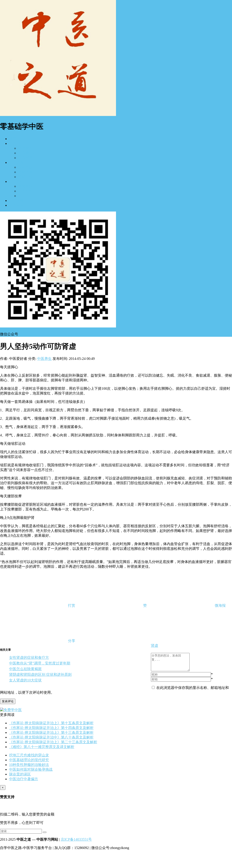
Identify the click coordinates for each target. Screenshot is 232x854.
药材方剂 (25, 172)
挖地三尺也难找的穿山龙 (29, 755)
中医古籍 (16, 200)
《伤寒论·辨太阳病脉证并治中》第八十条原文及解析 (51, 737)
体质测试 (25, 186)
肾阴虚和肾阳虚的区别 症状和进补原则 (40, 674)
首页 (12, 139)
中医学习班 (27, 153)
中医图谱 (25, 158)
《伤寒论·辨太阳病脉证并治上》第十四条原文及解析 (51, 728)
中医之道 (16, 162)
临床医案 (25, 167)
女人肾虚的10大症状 (25, 680)
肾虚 (154, 645)
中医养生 (16, 181)
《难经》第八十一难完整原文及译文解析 (41, 747)
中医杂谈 (16, 205)
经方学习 (25, 148)
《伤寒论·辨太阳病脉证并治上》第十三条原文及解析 (51, 732)
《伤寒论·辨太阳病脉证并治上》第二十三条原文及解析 (53, 742)
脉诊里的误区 (20, 774)
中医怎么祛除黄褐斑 (25, 669)
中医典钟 (25, 191)
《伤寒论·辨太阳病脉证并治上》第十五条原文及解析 (51, 723)
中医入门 (16, 143)
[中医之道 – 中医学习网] (58, 115)
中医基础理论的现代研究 (29, 760)
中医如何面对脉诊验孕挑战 (31, 769)
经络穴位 (25, 177)
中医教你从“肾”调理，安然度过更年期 (39, 663)
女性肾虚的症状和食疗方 (29, 657)
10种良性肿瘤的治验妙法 (29, 765)
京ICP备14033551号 (76, 839)
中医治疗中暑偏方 (23, 779)
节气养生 (25, 196)
